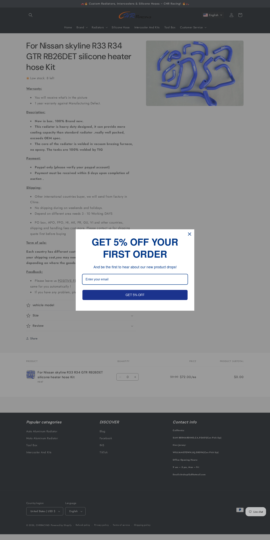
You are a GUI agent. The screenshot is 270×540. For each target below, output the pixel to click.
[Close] (189, 234)
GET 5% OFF (135, 295)
